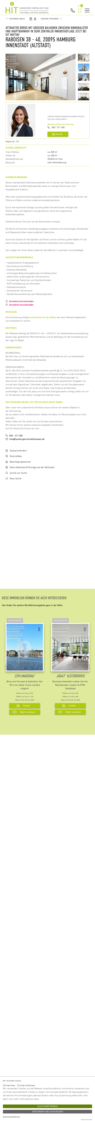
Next (69, 77)
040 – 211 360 (16, 435)
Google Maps (10, 1086)
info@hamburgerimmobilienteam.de (26, 439)
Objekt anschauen (27, 712)
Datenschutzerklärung (11, 1117)
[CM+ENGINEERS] (27, 7)
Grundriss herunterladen (21, 301)
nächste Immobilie (50, 19)
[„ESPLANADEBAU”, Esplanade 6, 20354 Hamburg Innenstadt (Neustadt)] (24, 668)
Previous (11, 77)
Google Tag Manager (27, 1086)
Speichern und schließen (47, 1111)
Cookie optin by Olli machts (86, 1119)
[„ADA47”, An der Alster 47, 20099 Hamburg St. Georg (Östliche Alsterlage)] (70, 668)
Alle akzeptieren (48, 1106)
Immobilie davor (17, 19)
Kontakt (59, 134)
